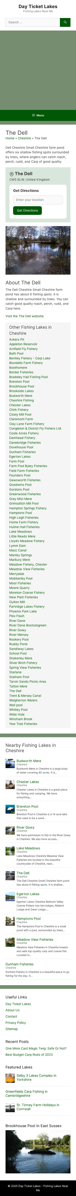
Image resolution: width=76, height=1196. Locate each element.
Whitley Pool (18, 709)
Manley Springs (20, 555)
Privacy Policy (16, 1023)
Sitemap (12, 1029)
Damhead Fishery (22, 438)
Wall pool (16, 705)
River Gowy (17, 630)
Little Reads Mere (22, 536)
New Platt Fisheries (23, 597)
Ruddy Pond (18, 644)
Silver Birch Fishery (23, 663)
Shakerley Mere (20, 658)
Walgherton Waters (23, 700)
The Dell (15, 691)
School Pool (18, 653)
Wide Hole (17, 714)
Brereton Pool (19, 381)
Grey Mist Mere (20, 499)
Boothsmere (18, 367)
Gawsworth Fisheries (25, 480)
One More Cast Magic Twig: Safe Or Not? (36, 1048)
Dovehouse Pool (21, 447)
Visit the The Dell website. (25, 316)
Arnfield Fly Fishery (23, 349)
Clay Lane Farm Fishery (26, 424)
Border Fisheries (21, 372)
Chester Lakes (20, 405)
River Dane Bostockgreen (27, 625)
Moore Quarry (19, 588)
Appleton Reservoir (23, 344)
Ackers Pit (16, 339)
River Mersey (18, 635)
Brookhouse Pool (21, 386)
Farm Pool (16, 461)
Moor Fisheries (20, 583)
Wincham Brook (20, 719)
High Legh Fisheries (24, 517)
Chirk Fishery (18, 410)
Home (10, 138)
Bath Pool (16, 353)
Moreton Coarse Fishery (27, 592)
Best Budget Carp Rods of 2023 (29, 1054)
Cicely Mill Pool (20, 414)
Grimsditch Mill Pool (24, 503)
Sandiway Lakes (21, 649)
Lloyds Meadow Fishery (26, 541)
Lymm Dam (17, 546)
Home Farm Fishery (23, 522)
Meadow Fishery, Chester (28, 564)
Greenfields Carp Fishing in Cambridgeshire (27, 1093)
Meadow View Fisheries (27, 569)
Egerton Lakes (20, 456)
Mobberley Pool (20, 578)
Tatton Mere (18, 686)
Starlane (15, 672)
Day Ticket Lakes (38, 6)
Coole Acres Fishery (24, 433)
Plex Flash (16, 616)
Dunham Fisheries (22, 452)
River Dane (17, 621)
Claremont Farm (21, 419)
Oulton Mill (17, 602)
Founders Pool (19, 475)
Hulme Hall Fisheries (24, 527)
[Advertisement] (38, 70)
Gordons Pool (19, 489)
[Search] (65, 22)
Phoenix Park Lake (23, 611)
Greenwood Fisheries (25, 494)
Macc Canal (18, 550)
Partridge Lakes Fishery (26, 606)
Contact (11, 1016)
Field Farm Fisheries (24, 471)
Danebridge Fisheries (25, 442)
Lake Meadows (20, 531)
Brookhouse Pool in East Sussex (34, 1126)
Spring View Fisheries (25, 667)
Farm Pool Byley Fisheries (28, 466)
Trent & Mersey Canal (25, 696)
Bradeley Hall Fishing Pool (28, 377)
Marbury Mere (19, 560)
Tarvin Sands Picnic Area (27, 681)
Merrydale (16, 574)
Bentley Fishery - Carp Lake (29, 358)
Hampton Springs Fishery (27, 508)
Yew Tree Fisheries (23, 724)
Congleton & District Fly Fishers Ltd (35, 428)
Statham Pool (19, 677)
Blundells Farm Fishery (26, 363)
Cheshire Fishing (21, 400)
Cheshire (24, 138)
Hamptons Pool (20, 513)
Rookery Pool (19, 639)
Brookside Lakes (21, 391)
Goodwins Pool (20, 485)
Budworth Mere (20, 396)
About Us (13, 1010)
